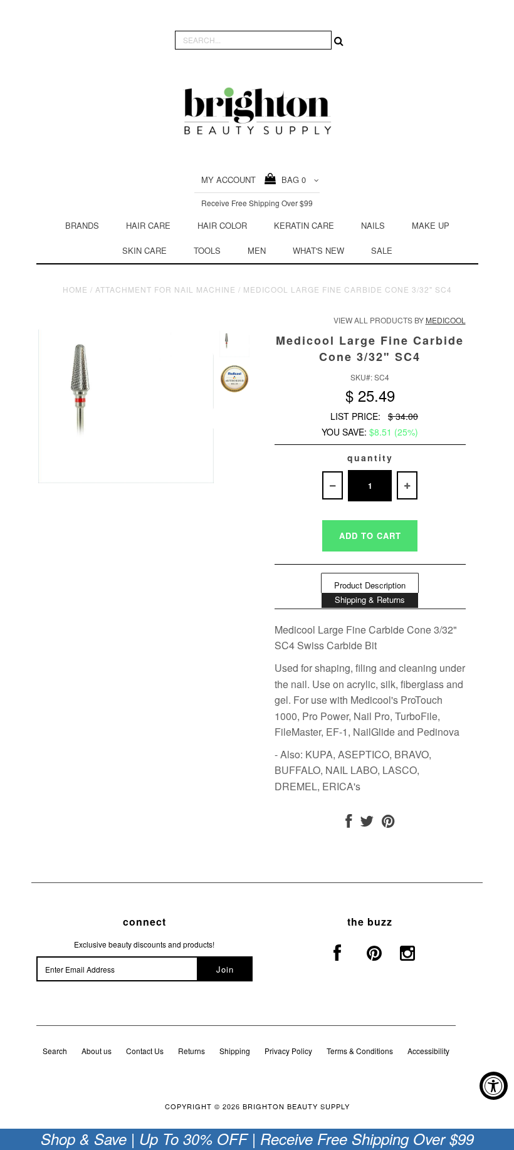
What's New (318, 250)
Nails (373, 225)
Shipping (234, 1050)
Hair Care (148, 225)
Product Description (370, 585)
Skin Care (144, 250)
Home (75, 289)
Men (257, 250)
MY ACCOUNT (228, 180)
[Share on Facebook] (348, 823)
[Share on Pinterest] (388, 823)
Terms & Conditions (360, 1050)
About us (96, 1050)
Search (55, 1050)
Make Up (430, 225)
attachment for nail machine (165, 289)
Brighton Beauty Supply (296, 1106)
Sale (381, 250)
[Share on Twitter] (367, 823)
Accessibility (428, 1050)
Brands (82, 225)
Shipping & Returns (370, 599)
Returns (191, 1050)
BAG (291, 180)
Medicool (446, 320)
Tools (207, 250)
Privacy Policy (288, 1050)
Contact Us (145, 1050)
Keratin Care (304, 225)
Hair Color (222, 225)
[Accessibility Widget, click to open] (494, 1086)
